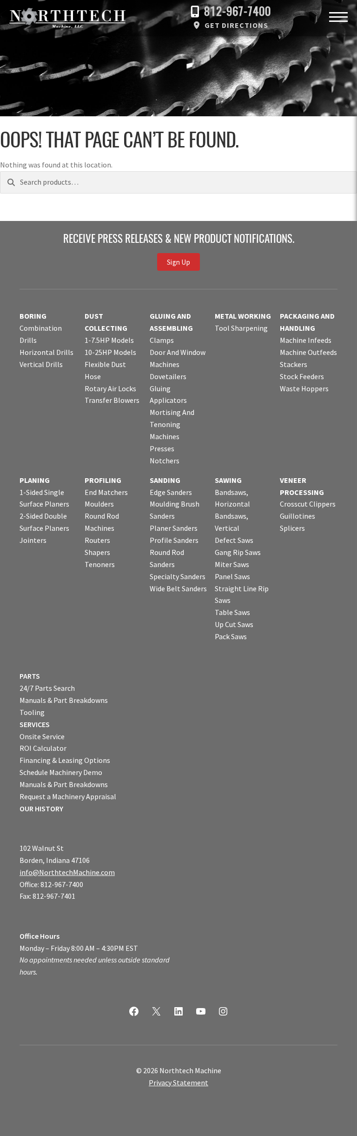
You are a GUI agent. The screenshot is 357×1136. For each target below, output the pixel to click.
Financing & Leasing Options (65, 760)
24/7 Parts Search (47, 688)
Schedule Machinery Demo (61, 772)
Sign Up (178, 261)
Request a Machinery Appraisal (68, 796)
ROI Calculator (43, 748)
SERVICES (35, 724)
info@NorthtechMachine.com (67, 872)
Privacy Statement (178, 1082)
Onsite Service (42, 736)
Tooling (32, 712)
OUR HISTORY (41, 808)
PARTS (30, 676)
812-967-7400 (237, 12)
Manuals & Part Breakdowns (64, 700)
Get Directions (236, 25)
